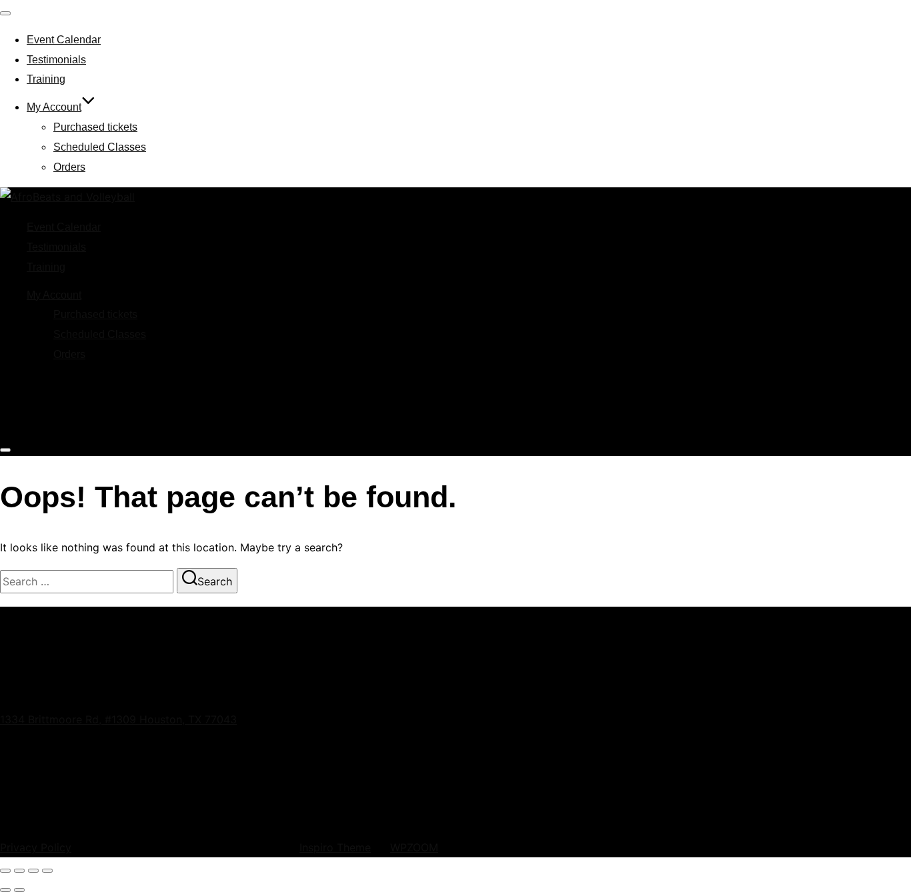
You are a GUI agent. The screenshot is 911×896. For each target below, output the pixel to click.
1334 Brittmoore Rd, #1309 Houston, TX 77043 (118, 719)
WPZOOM (414, 847)
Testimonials (56, 59)
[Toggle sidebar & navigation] (5, 450)
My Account (54, 107)
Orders (69, 167)
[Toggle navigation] (5, 13)
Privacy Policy (35, 847)
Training (46, 79)
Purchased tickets (95, 127)
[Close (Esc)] (47, 871)
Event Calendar (64, 39)
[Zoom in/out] (5, 871)
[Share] (33, 871)
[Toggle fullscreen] (19, 871)
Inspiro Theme (335, 847)
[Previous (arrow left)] (5, 890)
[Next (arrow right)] (19, 890)
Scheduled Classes (99, 147)
